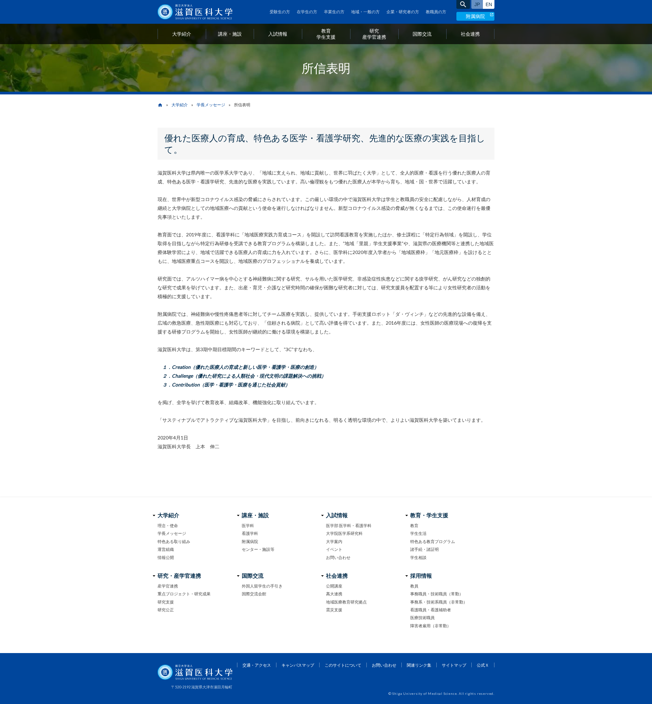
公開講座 (334, 586)
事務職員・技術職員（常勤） (436, 593)
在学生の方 (307, 11)
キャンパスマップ (298, 665)
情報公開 (166, 557)
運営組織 (166, 549)
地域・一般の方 (365, 11)
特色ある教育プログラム (432, 541)
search (463, 4)
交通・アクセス (256, 665)
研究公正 (166, 609)
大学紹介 (179, 104)
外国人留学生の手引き (262, 586)
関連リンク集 (419, 665)
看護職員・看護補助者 (430, 609)
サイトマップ (454, 665)
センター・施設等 (258, 549)
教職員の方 (436, 11)
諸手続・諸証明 (424, 549)
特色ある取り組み (174, 541)
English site (488, 4)
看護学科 (250, 533)
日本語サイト (477, 4)
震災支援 (334, 609)
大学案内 (334, 541)
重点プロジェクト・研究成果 (184, 593)
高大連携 (334, 593)
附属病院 (475, 16)
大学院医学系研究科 (344, 533)
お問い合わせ (338, 557)
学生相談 (418, 557)
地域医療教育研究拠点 (346, 601)
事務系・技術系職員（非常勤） (438, 601)
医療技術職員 (422, 617)
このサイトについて (343, 665)
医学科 (248, 525)
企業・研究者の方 (402, 11)
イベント (334, 549)
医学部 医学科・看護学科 (349, 525)
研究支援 (166, 601)
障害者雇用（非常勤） (430, 625)
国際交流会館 (254, 593)
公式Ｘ (483, 665)
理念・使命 (168, 525)
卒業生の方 (334, 11)
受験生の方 (280, 11)
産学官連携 (168, 586)
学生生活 (418, 533)
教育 (414, 525)
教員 (414, 586)
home (160, 105)
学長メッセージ (211, 104)
